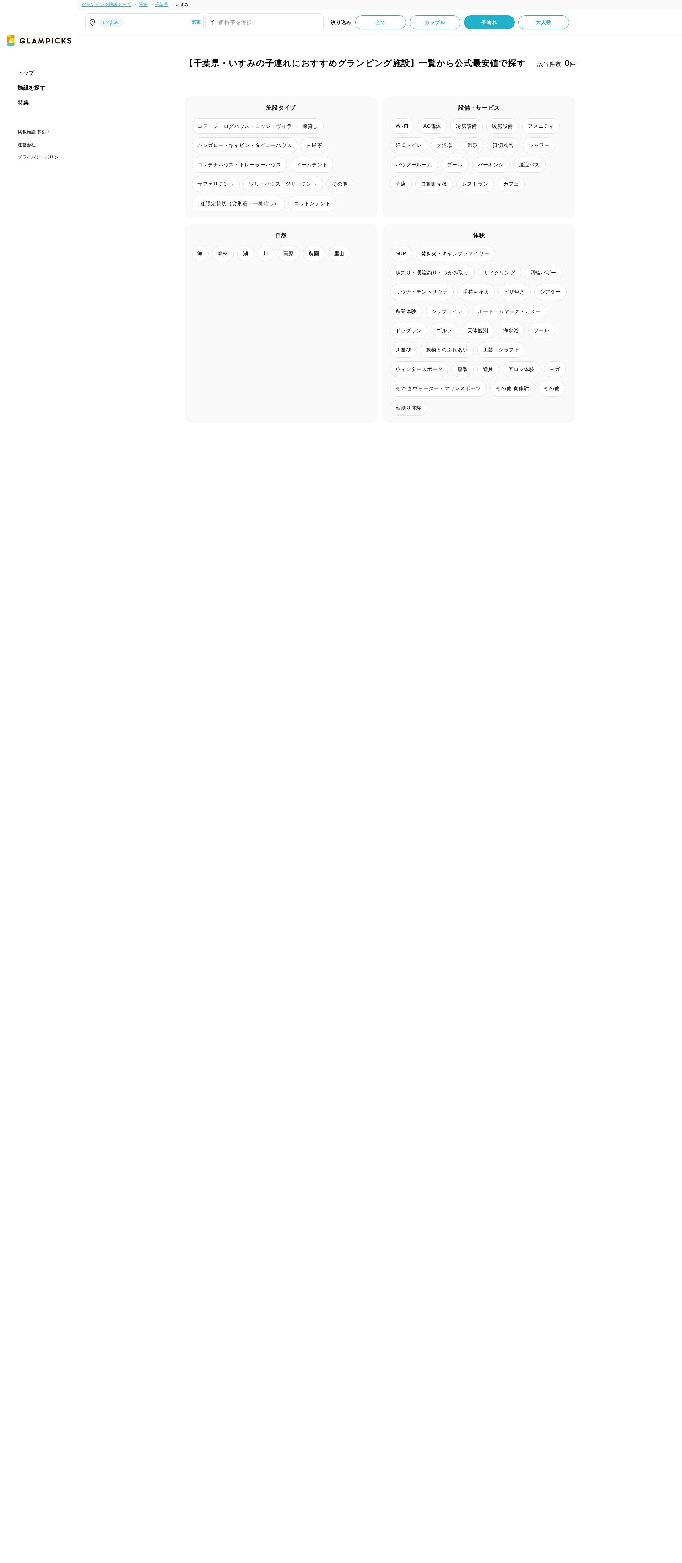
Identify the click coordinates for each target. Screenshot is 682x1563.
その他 (340, 184)
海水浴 (511, 330)
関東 (143, 4)
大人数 (543, 22)
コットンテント (312, 203)
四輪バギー (543, 272)
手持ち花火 (476, 292)
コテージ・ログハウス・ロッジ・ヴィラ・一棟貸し (257, 126)
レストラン (475, 184)
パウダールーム (414, 165)
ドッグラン (409, 330)
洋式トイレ (409, 145)
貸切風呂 (503, 145)
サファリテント (215, 184)
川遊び (403, 350)
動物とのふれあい (447, 350)
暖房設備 (502, 126)
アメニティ (541, 126)
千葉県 (161, 4)
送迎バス (529, 165)
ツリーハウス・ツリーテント (283, 184)
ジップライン (447, 311)
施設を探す (32, 87)
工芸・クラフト (501, 350)
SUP (401, 253)
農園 (314, 253)
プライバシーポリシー (40, 156)
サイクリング (499, 272)
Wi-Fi (402, 126)
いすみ (182, 4)
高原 (288, 253)
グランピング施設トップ (106, 4)
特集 (23, 102)
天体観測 (477, 330)
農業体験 (406, 311)
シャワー (539, 145)
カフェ (511, 184)
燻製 (463, 369)
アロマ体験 (521, 369)
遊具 (488, 369)
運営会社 (27, 144)
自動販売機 (434, 184)
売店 (401, 184)
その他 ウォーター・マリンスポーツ (438, 388)
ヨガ (555, 369)
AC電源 (432, 126)
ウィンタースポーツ (419, 369)
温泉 (472, 145)
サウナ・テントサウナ (422, 292)
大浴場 (444, 145)
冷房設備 (466, 126)
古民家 (314, 145)
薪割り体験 (409, 408)
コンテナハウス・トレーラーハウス (239, 165)
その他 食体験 (512, 388)
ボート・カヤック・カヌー (509, 311)
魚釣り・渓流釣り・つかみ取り (432, 272)
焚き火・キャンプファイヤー (455, 253)
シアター (550, 292)
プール (455, 165)
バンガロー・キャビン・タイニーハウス (244, 145)
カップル (434, 22)
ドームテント (312, 165)
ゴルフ (444, 330)
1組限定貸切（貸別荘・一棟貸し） (238, 203)
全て (380, 22)
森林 (223, 253)
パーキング (491, 165)
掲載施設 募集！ (34, 132)
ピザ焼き (514, 292)
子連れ (489, 22)
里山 (339, 253)
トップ (26, 73)
